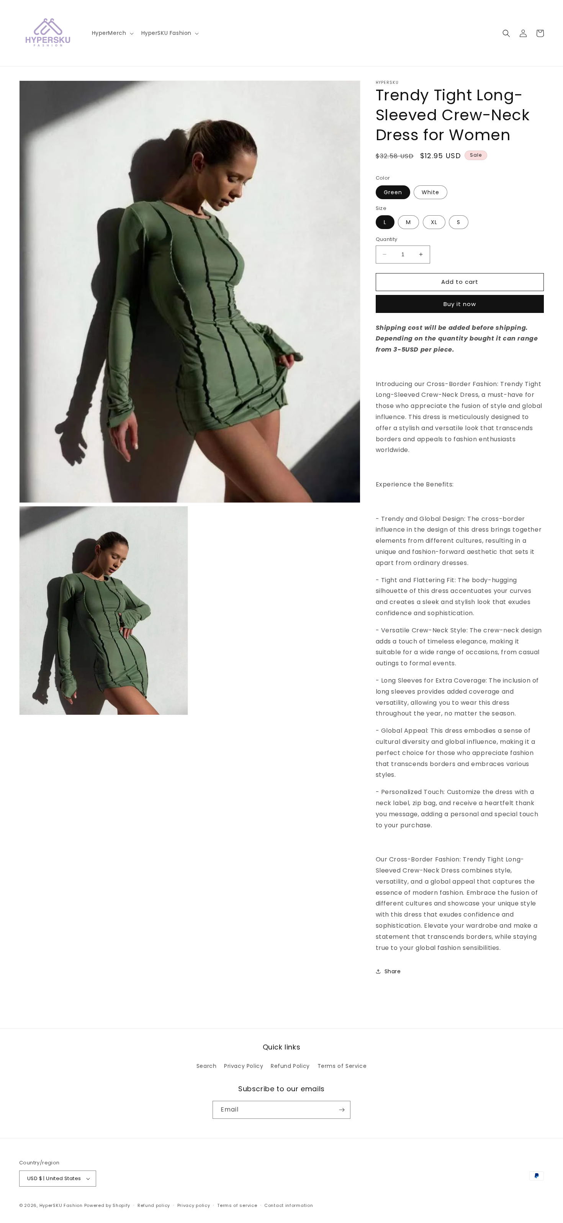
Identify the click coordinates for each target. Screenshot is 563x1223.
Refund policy (153, 1205)
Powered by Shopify (107, 1205)
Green (393, 192)
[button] (112, 33)
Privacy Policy (243, 1066)
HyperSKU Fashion (61, 1205)
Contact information (288, 1205)
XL (434, 222)
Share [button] (393, 971)
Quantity (387, 239)
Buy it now (460, 304)
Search (206, 1066)
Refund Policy (290, 1066)
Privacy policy (193, 1205)
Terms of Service (342, 1066)
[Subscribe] (341, 1110)
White (430, 192)
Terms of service (237, 1205)
